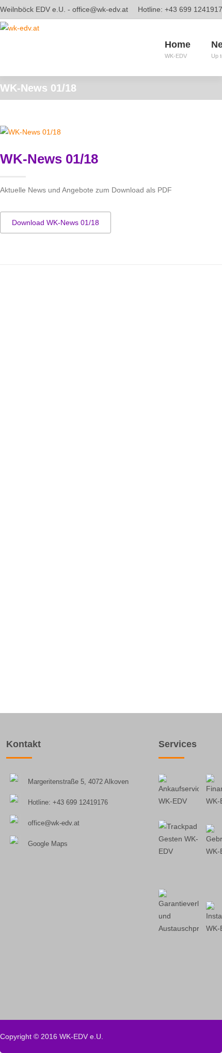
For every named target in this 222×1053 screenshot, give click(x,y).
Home (178, 49)
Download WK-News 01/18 (55, 222)
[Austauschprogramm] (178, 912)
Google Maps (48, 844)
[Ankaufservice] (178, 794)
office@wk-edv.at (100, 9)
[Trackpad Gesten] (178, 840)
